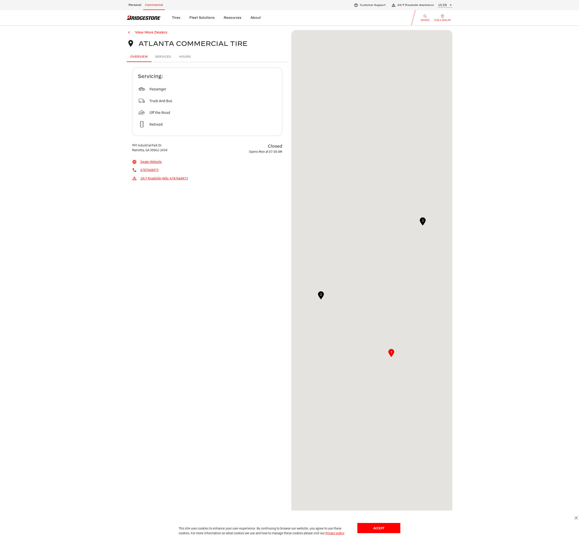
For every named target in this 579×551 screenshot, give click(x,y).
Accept (378, 528)
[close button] (576, 518)
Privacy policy (334, 533)
